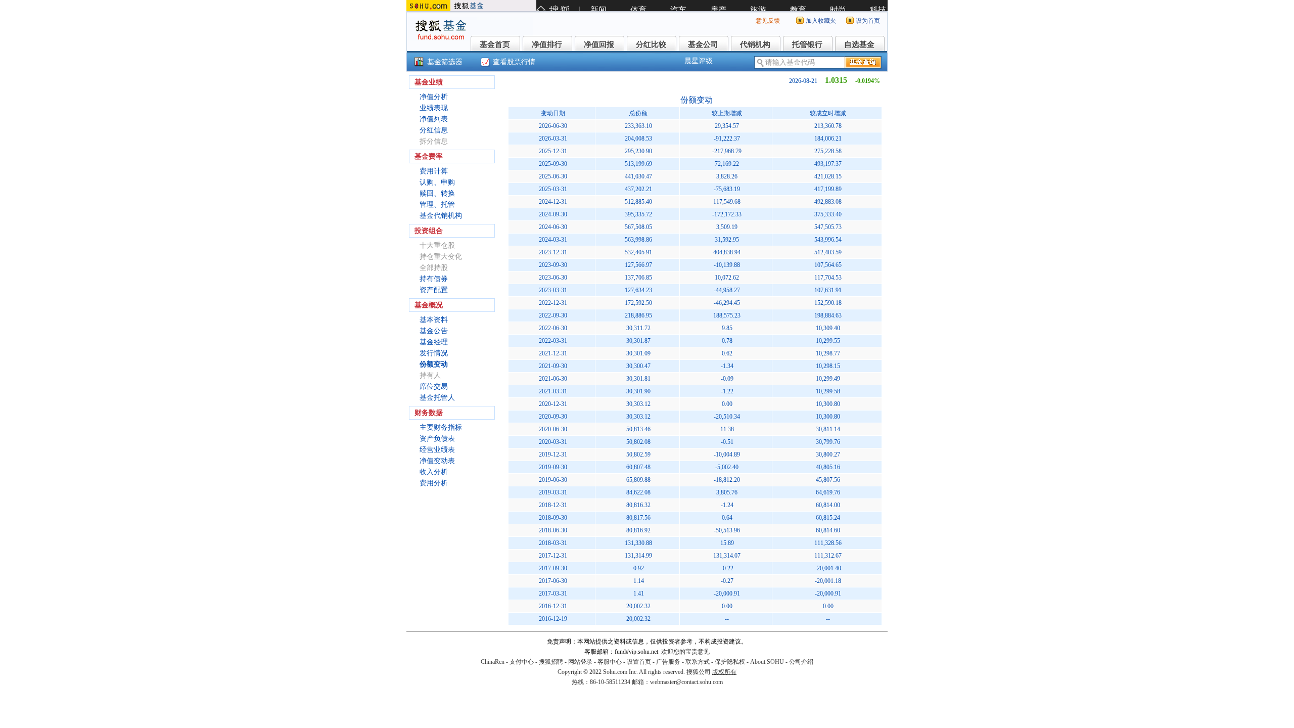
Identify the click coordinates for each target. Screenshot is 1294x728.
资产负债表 (437, 438)
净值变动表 (437, 461)
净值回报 (599, 44)
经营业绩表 (437, 449)
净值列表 (434, 119)
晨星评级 (698, 61)
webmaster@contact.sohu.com (686, 682)
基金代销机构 (441, 215)
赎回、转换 (437, 193)
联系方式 (697, 661)
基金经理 (434, 342)
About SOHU (767, 661)
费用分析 (434, 483)
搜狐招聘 (551, 661)
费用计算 (434, 171)
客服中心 (609, 661)
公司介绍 (801, 661)
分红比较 (651, 44)
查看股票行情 (514, 62)
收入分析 (434, 472)
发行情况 (434, 353)
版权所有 (724, 671)
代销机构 (755, 44)
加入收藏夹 (821, 20)
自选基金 (859, 44)
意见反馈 (768, 20)
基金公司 (703, 44)
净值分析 (434, 97)
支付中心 (522, 661)
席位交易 (434, 386)
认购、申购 (437, 182)
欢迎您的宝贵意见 (685, 651)
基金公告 (434, 331)
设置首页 (639, 661)
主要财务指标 (441, 427)
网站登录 (580, 661)
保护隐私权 (730, 661)
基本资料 (434, 320)
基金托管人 (437, 397)
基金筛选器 (445, 62)
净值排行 (547, 44)
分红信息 (434, 130)
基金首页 (495, 44)
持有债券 (434, 279)
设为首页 (868, 20)
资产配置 (434, 290)
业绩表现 (434, 108)
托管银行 (807, 44)
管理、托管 (437, 204)
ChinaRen (492, 661)
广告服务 (668, 661)
